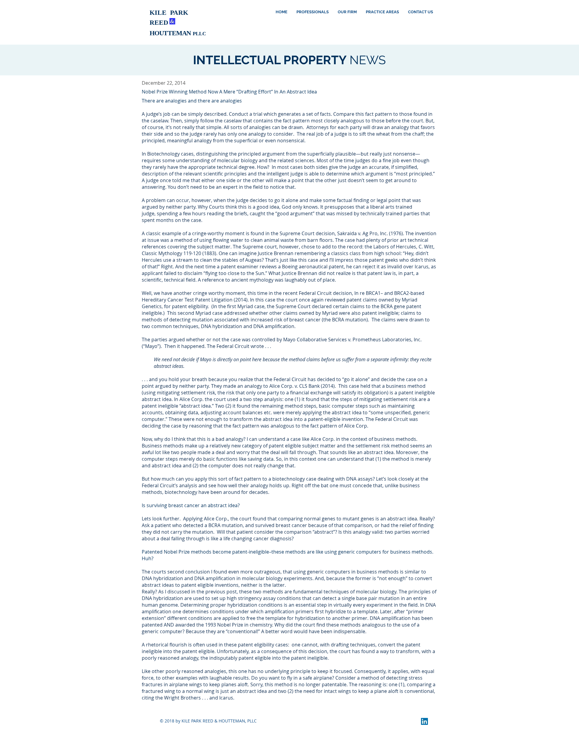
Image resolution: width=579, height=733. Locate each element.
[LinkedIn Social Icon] (424, 721)
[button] (347, 12)
